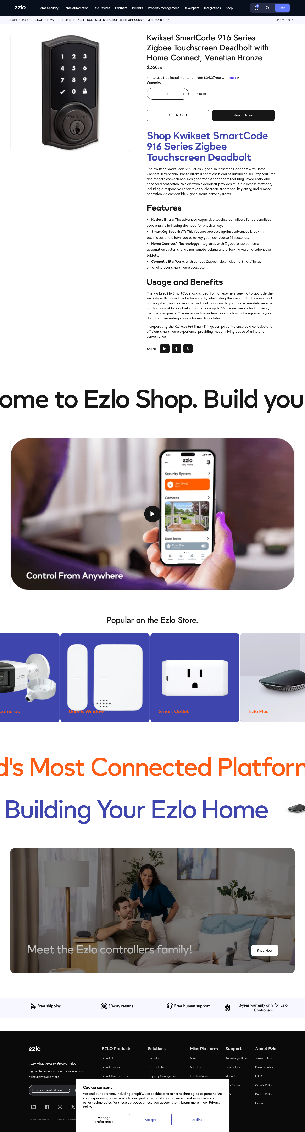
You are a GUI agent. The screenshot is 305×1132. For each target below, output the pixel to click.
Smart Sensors (112, 1067)
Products (27, 19)
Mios (193, 1058)
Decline (197, 1119)
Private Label (156, 1067)
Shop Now (265, 950)
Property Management (163, 8)
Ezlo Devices (101, 8)
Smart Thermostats (115, 1076)
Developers (191, 8)
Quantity (154, 82)
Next (291, 19)
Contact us (232, 1067)
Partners (121, 8)
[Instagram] (60, 1107)
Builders (137, 8)
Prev (280, 19)
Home (14, 19)
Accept (150, 1119)
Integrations (212, 8)
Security (153, 1058)
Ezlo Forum (232, 1085)
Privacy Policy (264, 1067)
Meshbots (196, 1067)
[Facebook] (47, 1107)
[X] (73, 1107)
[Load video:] (152, 514)
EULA (258, 1076)
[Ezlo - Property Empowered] (34, 1050)
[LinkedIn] (33, 1107)
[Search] (267, 7)
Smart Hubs (110, 1058)
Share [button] (151, 349)
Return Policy (264, 1094)
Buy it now (243, 115)
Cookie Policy (264, 1085)
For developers (200, 1076)
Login (282, 7)
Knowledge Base (236, 1058)
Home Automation (75, 8)
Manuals (231, 1076)
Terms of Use (263, 1058)
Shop (229, 8)
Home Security (48, 8)
